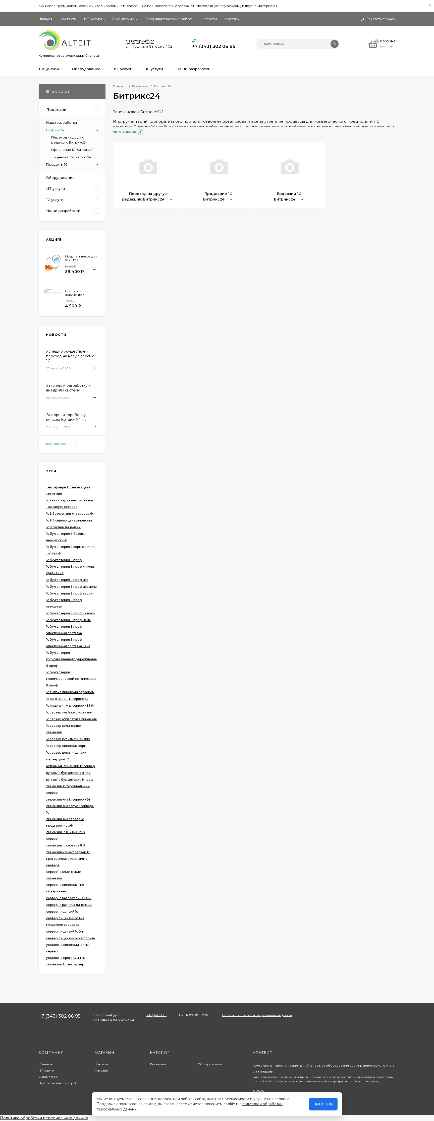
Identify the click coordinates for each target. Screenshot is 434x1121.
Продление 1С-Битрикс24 (72, 150)
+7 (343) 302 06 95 (213, 46)
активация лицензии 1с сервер (70, 766)
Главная (45, 19)
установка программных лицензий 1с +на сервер (65, 961)
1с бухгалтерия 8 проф (64, 560)
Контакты (68, 19)
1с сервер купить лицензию (68, 739)
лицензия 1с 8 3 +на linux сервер (65, 835)
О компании (123, 19)
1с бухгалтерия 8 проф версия (70, 593)
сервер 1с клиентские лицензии (63, 875)
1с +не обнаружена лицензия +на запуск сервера (69, 503)
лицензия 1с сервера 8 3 (65, 845)
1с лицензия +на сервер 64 (67, 699)
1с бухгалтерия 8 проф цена (68, 620)
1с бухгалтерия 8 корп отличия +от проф (70, 550)
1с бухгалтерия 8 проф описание (64, 603)
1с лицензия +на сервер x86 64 (70, 705)
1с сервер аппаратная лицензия (71, 719)
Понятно (323, 1104)
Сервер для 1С (57, 759)
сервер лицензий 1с (62, 911)
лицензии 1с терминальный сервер (68, 789)
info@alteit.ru (156, 1015)
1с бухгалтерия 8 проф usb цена (71, 586)
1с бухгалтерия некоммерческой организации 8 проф (71, 678)
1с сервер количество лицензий (63, 729)
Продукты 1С (57, 164)
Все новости (57, 444)
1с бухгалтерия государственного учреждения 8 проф (71, 659)
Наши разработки (61, 122)
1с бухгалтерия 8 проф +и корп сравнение (70, 570)
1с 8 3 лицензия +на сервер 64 (70, 513)
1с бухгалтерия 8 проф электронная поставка (64, 630)
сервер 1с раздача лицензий (69, 905)
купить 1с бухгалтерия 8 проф (69, 779)
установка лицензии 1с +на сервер (67, 948)
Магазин (232, 19)
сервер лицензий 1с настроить (70, 938)
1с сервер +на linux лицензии (69, 712)
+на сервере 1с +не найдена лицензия (68, 490)
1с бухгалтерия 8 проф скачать (70, 613)
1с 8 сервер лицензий (63, 527)
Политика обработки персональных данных (257, 1015)
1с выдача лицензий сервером (70, 692)
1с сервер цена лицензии (66, 752)
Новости (209, 19)
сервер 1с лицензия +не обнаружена (65, 888)
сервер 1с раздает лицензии (68, 898)
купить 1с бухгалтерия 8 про (68, 773)
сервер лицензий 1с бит (65, 931)
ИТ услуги (93, 19)
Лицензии (158, 1064)
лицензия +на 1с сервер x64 (68, 799)
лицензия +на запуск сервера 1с (70, 809)
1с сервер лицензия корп (66, 746)
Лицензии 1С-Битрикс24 (71, 157)
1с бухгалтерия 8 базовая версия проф (66, 537)
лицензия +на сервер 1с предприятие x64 (65, 822)
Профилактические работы (169, 19)
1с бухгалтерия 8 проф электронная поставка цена (68, 643)
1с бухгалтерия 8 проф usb (67, 580)
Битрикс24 (55, 130)
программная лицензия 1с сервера (66, 862)
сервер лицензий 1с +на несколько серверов (65, 921)
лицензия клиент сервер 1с (68, 852)
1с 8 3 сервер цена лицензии (69, 520)
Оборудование (209, 1064)
